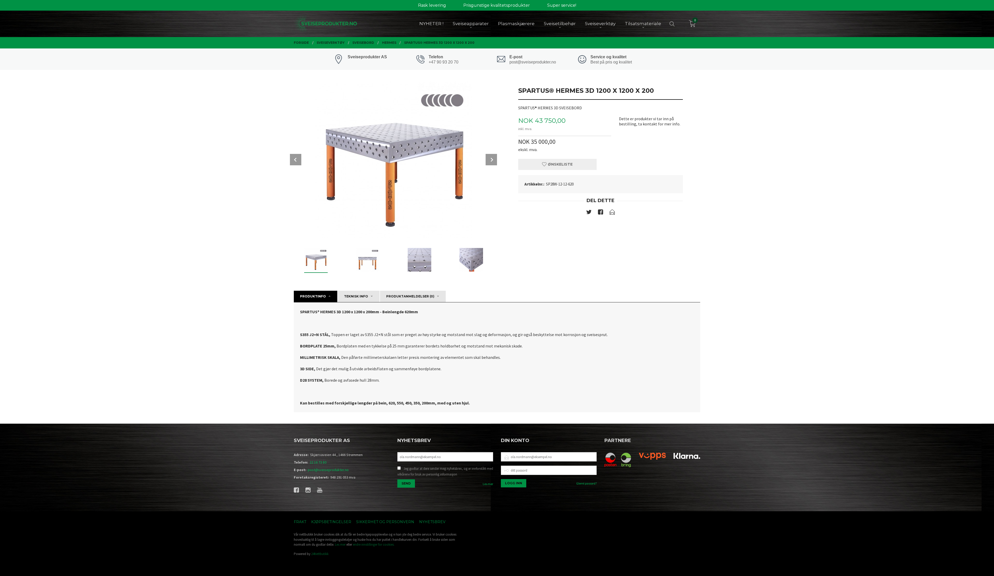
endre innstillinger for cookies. (373, 544)
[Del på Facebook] (600, 213)
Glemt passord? (586, 483)
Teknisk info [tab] (356, 296)
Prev (295, 159)
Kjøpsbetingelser (331, 522)
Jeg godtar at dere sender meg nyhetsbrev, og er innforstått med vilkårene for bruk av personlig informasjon (445, 471)
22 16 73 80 (318, 462)
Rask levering (432, 5)
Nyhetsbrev (432, 522)
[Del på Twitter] (589, 213)
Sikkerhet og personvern (385, 522)
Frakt (300, 522)
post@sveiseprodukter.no (328, 469)
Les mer (488, 484)
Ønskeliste (560, 164)
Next (491, 159)
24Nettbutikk (319, 554)
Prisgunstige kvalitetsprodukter (496, 5)
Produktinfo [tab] (313, 296)
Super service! (561, 5)
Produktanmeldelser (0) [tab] (410, 296)
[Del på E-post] (612, 213)
